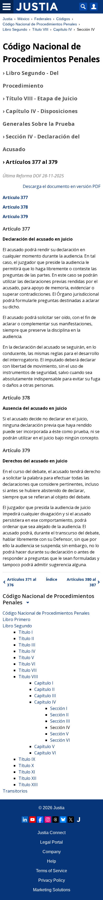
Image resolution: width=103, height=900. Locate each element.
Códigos (63, 19)
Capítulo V (44, 746)
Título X (26, 765)
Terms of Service (51, 870)
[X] (71, 819)
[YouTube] (32, 819)
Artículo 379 (15, 216)
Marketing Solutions (51, 890)
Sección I (58, 708)
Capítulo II (44, 689)
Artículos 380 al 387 (81, 582)
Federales (42, 19)
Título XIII (28, 785)
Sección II (59, 715)
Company (52, 851)
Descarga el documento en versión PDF (61, 186)
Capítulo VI (45, 753)
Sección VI (60, 740)
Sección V (59, 734)
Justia (7, 19)
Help (51, 861)
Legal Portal (51, 842)
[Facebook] (40, 819)
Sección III (60, 721)
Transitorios (15, 791)
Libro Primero (16, 619)
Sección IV (60, 727)
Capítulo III (45, 696)
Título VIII (40, 29)
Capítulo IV (62, 29)
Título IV (26, 651)
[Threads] (55, 819)
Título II (26, 638)
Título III (26, 645)
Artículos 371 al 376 (21, 582)
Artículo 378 (15, 207)
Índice (51, 579)
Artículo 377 (15, 197)
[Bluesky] (63, 819)
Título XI (26, 772)
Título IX (26, 759)
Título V (26, 657)
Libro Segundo (15, 29)
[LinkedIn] (25, 819)
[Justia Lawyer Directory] (78, 819)
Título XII (27, 778)
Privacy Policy (51, 880)
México (23, 19)
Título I (25, 632)
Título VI (26, 664)
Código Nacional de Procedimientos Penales (40, 24)
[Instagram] (48, 819)
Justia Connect (51, 832)
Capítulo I (43, 683)
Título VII (27, 670)
